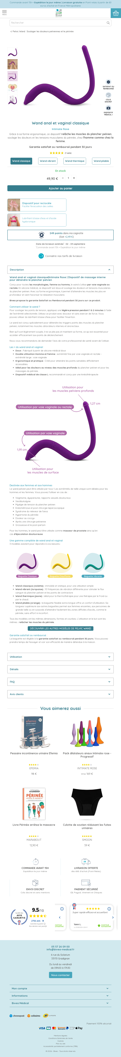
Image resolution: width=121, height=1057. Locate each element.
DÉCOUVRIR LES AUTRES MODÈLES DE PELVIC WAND (60, 628)
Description (17, 269)
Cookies (61, 1041)
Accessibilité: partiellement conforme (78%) (60, 1046)
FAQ (12, 681)
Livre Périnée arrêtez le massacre (34, 824)
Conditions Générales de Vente (61, 1038)
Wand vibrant (48, 160)
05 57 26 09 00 (60, 946)
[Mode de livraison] (33, 1015)
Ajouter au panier (60, 188)
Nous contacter (60, 975)
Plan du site (60, 1043)
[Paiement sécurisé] (60, 1028)
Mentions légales (60, 1035)
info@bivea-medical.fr (60, 949)
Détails (14, 669)
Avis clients (17, 694)
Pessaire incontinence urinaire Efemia (34, 753)
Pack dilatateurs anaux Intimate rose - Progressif (87, 755)
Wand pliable (101, 160)
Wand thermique (74, 160)
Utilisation (16, 656)
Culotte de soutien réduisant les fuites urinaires (87, 826)
